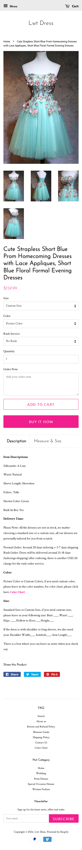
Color (6, 316)
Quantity (8, 351)
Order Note (10, 369)
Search (41, 716)
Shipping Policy (41, 737)
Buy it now (41, 421)
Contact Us (41, 742)
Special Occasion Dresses (41, 784)
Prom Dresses (41, 779)
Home (6, 41)
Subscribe (64, 818)
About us (41, 721)
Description (16, 441)
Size (6, 298)
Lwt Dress (41, 23)
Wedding (41, 773)
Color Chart (17, 592)
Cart (75, 6)
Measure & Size (48, 441)
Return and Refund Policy (41, 726)
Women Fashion (41, 789)
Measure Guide (41, 732)
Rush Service (11, 334)
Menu (13, 6)
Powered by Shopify (57, 832)
